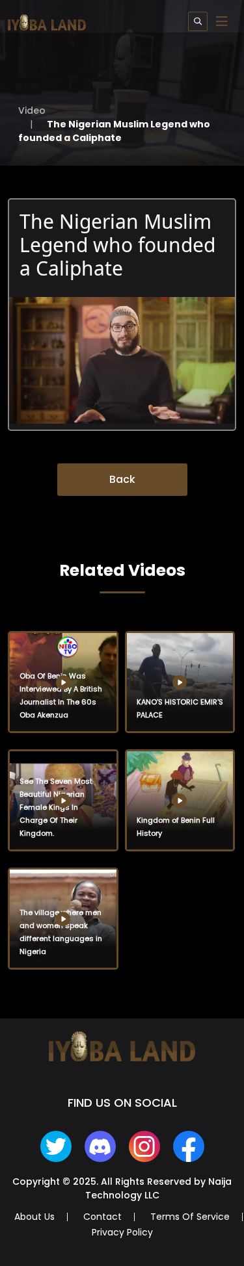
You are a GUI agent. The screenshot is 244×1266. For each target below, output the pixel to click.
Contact (102, 1216)
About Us (34, 1216)
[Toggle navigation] (222, 21)
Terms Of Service (190, 1216)
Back (122, 479)
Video (32, 110)
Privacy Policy (122, 1232)
